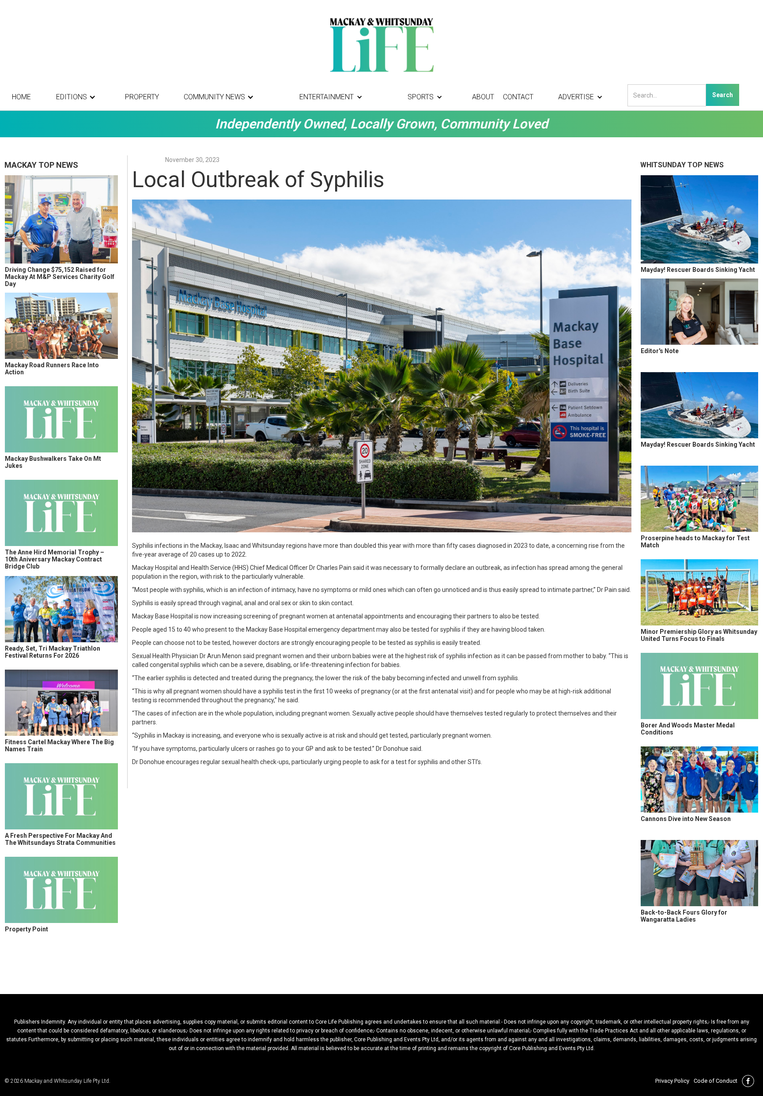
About (483, 97)
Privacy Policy (672, 1080)
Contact (518, 97)
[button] (78, 97)
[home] (381, 44)
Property (142, 97)
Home (21, 97)
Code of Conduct (715, 1080)
